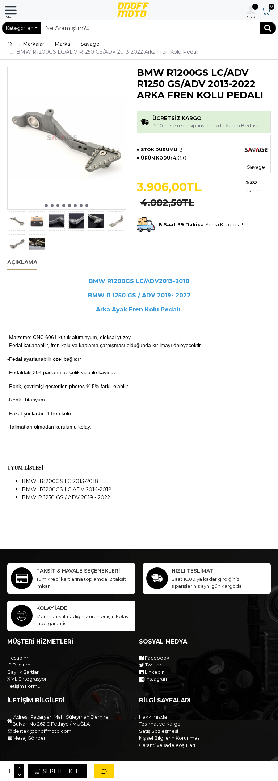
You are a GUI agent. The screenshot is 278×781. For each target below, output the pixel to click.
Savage (90, 44)
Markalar (33, 44)
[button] (46, 205)
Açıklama (22, 262)
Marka (62, 44)
